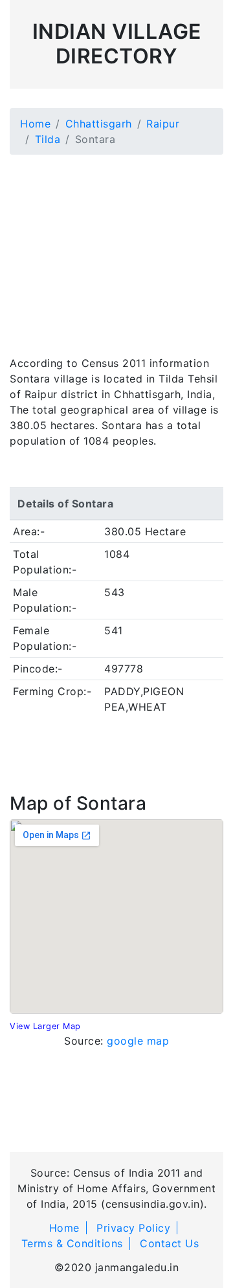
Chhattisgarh (98, 123)
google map (138, 1040)
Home (35, 123)
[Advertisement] (116, 247)
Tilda (48, 139)
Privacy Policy (133, 1227)
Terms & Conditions (72, 1243)
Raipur (162, 123)
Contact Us (169, 1243)
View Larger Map (45, 1026)
